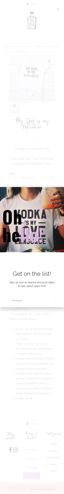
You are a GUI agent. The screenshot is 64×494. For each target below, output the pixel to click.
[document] (32, 247)
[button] (59, 192)
